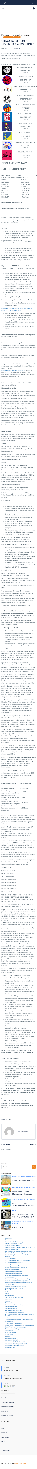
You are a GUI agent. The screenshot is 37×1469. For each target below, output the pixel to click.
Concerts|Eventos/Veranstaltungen (24, 1176)
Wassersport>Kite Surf (11, 1340)
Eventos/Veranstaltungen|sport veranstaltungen (18, 1279)
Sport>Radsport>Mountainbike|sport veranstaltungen (19, 1325)
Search (4, 1163)
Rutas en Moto (9, 1303)
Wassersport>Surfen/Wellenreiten (14, 1345)
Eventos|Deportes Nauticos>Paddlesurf (16, 1286)
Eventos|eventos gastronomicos (14, 1288)
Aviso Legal (4, 1411)
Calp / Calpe (5, 1437)
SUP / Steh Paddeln (10, 1332)
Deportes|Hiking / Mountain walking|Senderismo (18, 1255)
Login (27, 3)
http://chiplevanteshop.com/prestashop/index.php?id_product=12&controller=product (16, 309)
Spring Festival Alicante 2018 (23, 1180)
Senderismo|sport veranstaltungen (14, 1305)
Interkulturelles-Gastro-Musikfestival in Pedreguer (22, 1192)
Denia (3, 1441)
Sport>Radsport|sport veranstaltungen (15, 1327)
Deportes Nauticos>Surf (11, 1249)
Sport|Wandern (9, 1331)
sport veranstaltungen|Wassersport (14, 1312)
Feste (14, 1210)
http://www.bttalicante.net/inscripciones (13, 370)
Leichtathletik (9, 1299)
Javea (3, 1446)
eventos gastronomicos (11, 1264)
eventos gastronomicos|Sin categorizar (16, 1268)
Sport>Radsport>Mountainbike (11, 37)
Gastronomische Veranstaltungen (23, 1188)
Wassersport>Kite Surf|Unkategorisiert (15, 1342)
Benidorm (4, 1433)
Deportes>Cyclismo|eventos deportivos (16, 1253)
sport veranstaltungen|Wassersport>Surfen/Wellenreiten (19, 1319)
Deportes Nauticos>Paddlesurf (13, 1245)
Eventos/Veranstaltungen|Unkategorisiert (16, 1281)
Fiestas (7, 1293)
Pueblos (7, 1301)
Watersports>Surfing (10, 1347)
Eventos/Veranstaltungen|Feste (13, 1273)
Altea (2, 1428)
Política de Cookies (7, 1415)
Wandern (7, 1336)
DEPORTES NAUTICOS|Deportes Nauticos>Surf (18, 1251)
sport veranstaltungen (11, 1308)
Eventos (7, 1256)
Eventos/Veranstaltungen (12, 1269)
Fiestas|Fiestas (9, 1295)
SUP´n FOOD (17, 1227)
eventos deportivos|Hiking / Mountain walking (17, 1260)
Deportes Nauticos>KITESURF (13, 1243)
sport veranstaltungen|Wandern (13, 1310)
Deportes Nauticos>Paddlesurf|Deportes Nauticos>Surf (20, 1247)
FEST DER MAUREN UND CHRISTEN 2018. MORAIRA (23, 1215)
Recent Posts (6, 1173)
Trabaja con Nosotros (7, 1402)
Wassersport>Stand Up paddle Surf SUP (16, 1344)
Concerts (7, 1240)
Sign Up (33, 3)
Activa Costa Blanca (20, 1463)
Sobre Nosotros (6, 1398)
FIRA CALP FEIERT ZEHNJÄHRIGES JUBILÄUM (23, 1204)
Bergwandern (8, 1238)
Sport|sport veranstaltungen (12, 1329)
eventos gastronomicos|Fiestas (13, 1266)
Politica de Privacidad (7, 1407)
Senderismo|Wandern (11, 1307)
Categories (5, 1235)
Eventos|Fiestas (9, 1290)
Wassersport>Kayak (10, 1338)
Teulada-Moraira (6, 1450)
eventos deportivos (10, 1258)
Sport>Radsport (9, 1321)
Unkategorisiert (9, 1334)
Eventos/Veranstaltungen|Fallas (14, 1271)
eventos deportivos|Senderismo (13, 1262)
